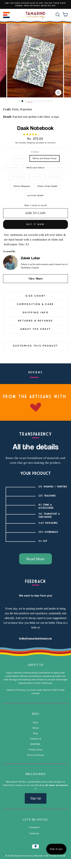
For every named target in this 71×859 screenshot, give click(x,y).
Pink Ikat (37, 177)
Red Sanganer (18, 177)
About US (35, 664)
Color (35, 152)
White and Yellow (35, 167)
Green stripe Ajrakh (47, 186)
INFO (35, 713)
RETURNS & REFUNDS (35, 320)
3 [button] (26, 101)
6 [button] (35, 101)
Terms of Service (35, 755)
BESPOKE (35, 744)
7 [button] (37, 101)
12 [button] (52, 101)
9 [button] (43, 101)
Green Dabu (13, 167)
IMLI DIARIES (35, 774)
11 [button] (49, 101)
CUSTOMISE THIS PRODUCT (35, 345)
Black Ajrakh (57, 167)
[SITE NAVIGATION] (6, 15)
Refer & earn (56, 849)
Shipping (31, 143)
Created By (9, 251)
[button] (30, 134)
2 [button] (22, 101)
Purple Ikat (54, 177)
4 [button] (29, 101)
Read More (35, 559)
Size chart (35, 295)
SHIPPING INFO (36, 312)
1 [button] (20, 101)
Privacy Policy (35, 749)
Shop (35, 722)
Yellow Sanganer (21, 186)
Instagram (34, 827)
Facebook (34, 833)
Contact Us (36, 738)
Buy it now (36, 224)
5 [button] (32, 101)
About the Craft (35, 329)
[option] (35, 4)
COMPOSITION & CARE (35, 304)
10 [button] (46, 101)
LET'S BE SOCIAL (35, 819)
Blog (35, 733)
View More (35, 278)
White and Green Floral (45, 158)
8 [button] (40, 101)
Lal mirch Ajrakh (35, 195)
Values (35, 728)
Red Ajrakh (20, 158)
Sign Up (35, 798)
